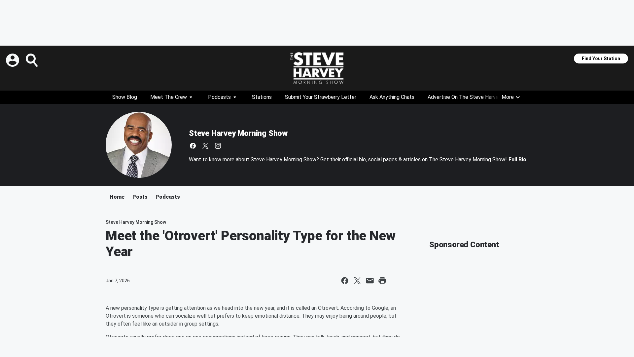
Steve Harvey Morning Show (238, 133)
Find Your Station (601, 58)
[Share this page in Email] (369, 280)
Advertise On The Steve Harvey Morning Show (481, 97)
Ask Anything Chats (392, 97)
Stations (262, 97)
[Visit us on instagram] (218, 146)
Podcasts (219, 97)
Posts (140, 197)
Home (117, 197)
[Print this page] (382, 280)
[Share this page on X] (357, 280)
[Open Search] (32, 60)
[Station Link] (317, 68)
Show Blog (124, 97)
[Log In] (13, 60)
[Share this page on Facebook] (344, 280)
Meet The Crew (168, 97)
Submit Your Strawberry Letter (320, 97)
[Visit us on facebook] (193, 146)
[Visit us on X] (205, 146)
